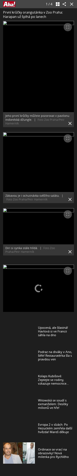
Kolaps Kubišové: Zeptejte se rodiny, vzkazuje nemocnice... (53, 379)
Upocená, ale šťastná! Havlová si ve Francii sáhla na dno (53, 331)
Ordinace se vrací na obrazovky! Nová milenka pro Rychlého (53, 453)
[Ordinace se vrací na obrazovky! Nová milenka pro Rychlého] (19, 452)
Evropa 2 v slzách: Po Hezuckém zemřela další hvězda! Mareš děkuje (55, 428)
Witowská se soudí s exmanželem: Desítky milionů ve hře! (53, 404)
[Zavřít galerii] (71, 4)
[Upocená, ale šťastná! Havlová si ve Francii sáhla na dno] (19, 331)
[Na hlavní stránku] (9, 4)
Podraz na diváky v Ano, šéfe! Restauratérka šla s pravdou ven (55, 355)
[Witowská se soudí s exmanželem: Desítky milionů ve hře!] (19, 404)
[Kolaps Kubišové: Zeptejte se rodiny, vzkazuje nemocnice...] (19, 380)
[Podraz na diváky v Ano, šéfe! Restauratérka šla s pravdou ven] (19, 355)
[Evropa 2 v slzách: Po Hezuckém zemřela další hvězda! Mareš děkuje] (19, 428)
